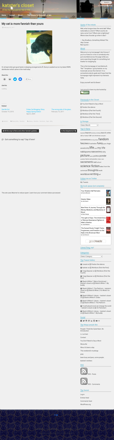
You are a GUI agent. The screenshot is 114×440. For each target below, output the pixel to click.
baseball (82, 133)
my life (101, 147)
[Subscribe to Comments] (84, 384)
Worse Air (83, 344)
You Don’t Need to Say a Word (92, 104)
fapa (47, 121)
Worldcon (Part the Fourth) (91, 110)
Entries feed (84, 398)
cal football (86, 135)
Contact (12, 15)
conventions (85, 139)
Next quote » (84, 45)
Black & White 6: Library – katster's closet (96, 295)
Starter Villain (86, 199)
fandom (22, 121)
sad (95, 162)
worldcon (85, 174)
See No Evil (5, 109)
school (99, 162)
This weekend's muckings (89, 351)
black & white (106, 133)
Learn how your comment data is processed (45, 193)
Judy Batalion (86, 224)
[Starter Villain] (108, 204)
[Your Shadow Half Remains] (108, 196)
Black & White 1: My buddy (93, 313)
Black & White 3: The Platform (94, 303)
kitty (51, 121)
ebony (31, 121)
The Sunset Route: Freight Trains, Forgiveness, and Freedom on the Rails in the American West (92, 230)
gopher (105, 143)
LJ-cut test (84, 334)
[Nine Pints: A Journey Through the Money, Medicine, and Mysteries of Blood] (108, 212)
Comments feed (86, 401)
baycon (88, 133)
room (102, 159)
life (92, 147)
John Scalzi (85, 201)
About (20, 15)
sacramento (86, 162)
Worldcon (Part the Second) (92, 117)
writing (94, 174)
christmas (97, 135)
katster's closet (18, 5)
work (100, 170)
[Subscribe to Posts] (84, 374)
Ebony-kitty (15, 121)
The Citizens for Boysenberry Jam (39, 15)
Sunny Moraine (86, 193)
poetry (91, 156)
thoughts (93, 170)
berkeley (93, 133)
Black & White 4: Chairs (92, 297)
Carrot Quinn (85, 234)
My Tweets (84, 182)
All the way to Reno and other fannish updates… (21, 131)
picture (85, 155)
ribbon (99, 159)
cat (93, 135)
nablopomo (85, 151)
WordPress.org (85, 404)
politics (96, 156)
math (95, 148)
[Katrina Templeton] (108, 8)
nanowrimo (96, 151)
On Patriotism (101, 308)
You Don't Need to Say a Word (90, 341)
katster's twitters (86, 361)
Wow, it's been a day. (87, 347)
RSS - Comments (94, 384)
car (90, 135)
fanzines (42, 121)
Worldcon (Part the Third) (91, 114)
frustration (93, 143)
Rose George (85, 214)
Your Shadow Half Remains (90, 191)
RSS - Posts (92, 374)
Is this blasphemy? (68, 131)
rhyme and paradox (91, 159)
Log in (82, 394)
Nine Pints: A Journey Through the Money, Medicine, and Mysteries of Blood (93, 210)
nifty (104, 152)
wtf (100, 174)
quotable (82, 159)
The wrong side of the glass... (61, 109)
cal (81, 135)
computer (103, 135)
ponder (103, 156)
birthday (98, 133)
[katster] (110, 8)
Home (4, 15)
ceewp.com (72, 433)
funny (100, 143)
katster (5, 121)
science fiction (90, 166)
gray (81, 354)
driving (93, 140)
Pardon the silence (88, 107)
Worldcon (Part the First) (100, 268)
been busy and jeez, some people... (92, 357)
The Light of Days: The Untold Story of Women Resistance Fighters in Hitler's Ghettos (93, 220)
